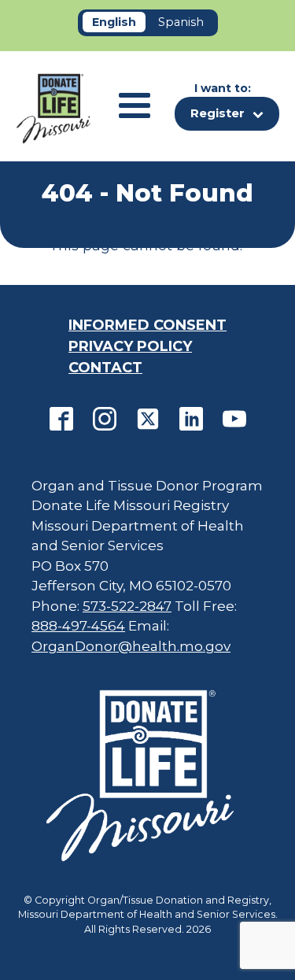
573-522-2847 (127, 606)
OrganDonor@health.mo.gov (130, 646)
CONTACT (105, 367)
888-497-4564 (78, 626)
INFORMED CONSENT (147, 325)
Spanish (181, 22)
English (114, 22)
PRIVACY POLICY (130, 346)
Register (217, 112)
